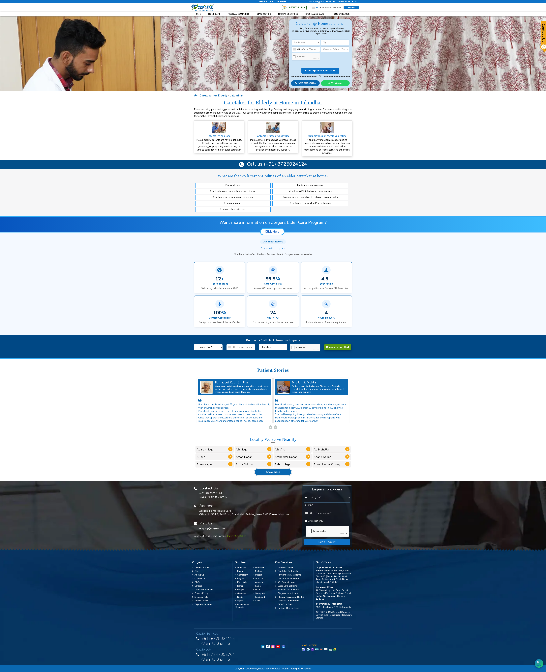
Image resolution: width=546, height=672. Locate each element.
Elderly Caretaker (236, 539)
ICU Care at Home (287, 585)
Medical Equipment (239, 14)
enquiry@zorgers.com (322, 1)
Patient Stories (202, 570)
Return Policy (201, 604)
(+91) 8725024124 (284, 164)
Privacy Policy (201, 596)
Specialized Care (315, 14)
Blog (197, 574)
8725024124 (296, 7)
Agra (257, 604)
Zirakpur (259, 581)
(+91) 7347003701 (217, 659)
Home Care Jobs (341, 14)
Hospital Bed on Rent (288, 604)
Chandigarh (242, 578)
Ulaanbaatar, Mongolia (242, 609)
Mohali (258, 574)
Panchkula (242, 585)
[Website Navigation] (195, 95)
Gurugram (260, 596)
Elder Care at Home (287, 589)
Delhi (257, 592)
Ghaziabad (242, 596)
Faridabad (260, 600)
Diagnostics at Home (288, 596)
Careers (198, 589)
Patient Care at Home (288, 592)
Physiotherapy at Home (289, 578)
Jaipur (240, 604)
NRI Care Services (288, 14)
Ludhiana (259, 570)
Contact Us (200, 581)
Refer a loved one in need (273, 1)
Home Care (214, 14)
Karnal (258, 589)
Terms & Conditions (204, 592)
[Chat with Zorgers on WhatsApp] (539, 663)
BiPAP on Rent (285, 607)
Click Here (272, 232)
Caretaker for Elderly (213, 95)
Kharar (240, 574)
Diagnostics (264, 14)
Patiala (258, 578)
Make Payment (309, 648)
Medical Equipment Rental (291, 600)
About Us (199, 578)
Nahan (240, 589)
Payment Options (203, 607)
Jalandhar (236, 95)
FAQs (197, 585)
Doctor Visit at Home (288, 581)
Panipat (241, 592)
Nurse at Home (285, 570)
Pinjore (240, 581)
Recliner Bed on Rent (288, 611)
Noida (240, 600)
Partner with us (347, 1)
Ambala (259, 585)
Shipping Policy (202, 600)
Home (198, 14)
